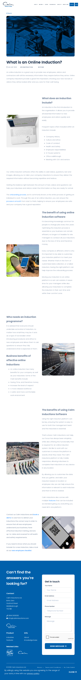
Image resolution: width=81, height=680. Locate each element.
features (52, 500)
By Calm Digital (69, 667)
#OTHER (41, 67)
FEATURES (46, 4)
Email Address (49, 596)
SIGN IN (76, 4)
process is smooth (13, 201)
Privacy (39, 667)
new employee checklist (22, 550)
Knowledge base (30, 640)
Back (9, 13)
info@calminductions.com (18, 618)
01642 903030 (13, 615)
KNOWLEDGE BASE (53, 4)
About (26, 637)
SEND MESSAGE (57, 646)
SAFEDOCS (72, 4)
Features (9, 640)
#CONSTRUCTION (26, 67)
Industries (10, 637)
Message (48, 617)
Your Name (48, 586)
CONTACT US (59, 4)
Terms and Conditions (53, 667)
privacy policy (33, 673)
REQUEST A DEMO (66, 4)
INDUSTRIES (41, 4)
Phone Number (50, 606)
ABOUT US (35, 4)
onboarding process (18, 195)
